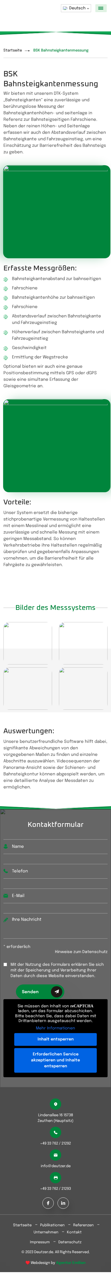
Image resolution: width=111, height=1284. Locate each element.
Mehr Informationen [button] (55, 1028)
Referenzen (83, 1225)
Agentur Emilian (71, 1263)
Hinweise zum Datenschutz (81, 952)
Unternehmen (46, 1232)
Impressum (40, 1242)
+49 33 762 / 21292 (55, 1143)
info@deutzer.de (56, 1166)
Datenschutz (69, 1242)
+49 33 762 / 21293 (55, 1189)
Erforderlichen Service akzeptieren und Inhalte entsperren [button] (55, 1060)
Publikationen (52, 1225)
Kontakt (74, 1232)
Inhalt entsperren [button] (56, 1039)
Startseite (12, 50)
